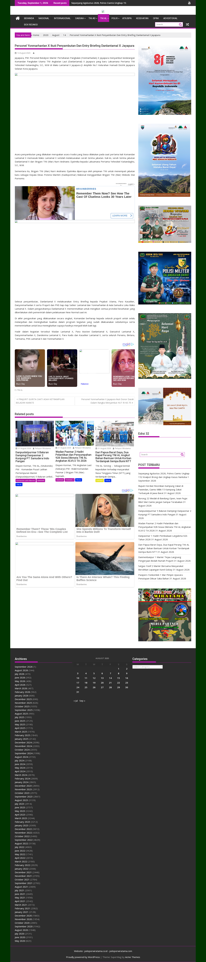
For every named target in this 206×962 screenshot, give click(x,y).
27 (102, 687)
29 (118, 687)
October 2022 (22, 836)
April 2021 (20, 901)
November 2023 (23, 789)
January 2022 (21, 868)
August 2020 (21, 929)
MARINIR (40, 480)
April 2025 (20, 728)
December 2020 (23, 915)
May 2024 (20, 767)
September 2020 (24, 926)
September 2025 (24, 709)
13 (102, 677)
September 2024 (24, 753)
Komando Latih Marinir (25, 480)
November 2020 (23, 919)
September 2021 (24, 883)
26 (94, 687)
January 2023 (21, 825)
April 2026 (20, 684)
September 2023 (24, 796)
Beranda (29, 18)
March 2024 (21, 774)
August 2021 (21, 886)
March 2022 (21, 861)
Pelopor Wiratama (43, 448)
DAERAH (79, 18)
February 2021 (22, 908)
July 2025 (19, 717)
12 (94, 677)
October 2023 (22, 792)
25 (86, 687)
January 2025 (21, 738)
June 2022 (20, 850)
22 (118, 682)
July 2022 (19, 847)
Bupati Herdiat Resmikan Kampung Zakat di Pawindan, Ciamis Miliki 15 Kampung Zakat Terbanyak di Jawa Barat (160, 489)
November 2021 (23, 875)
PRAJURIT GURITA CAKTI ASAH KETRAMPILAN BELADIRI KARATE (40, 401)
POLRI (115, 18)
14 (110, 677)
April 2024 (20, 771)
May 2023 (20, 810)
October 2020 (22, 922)
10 (77, 677)
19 (94, 682)
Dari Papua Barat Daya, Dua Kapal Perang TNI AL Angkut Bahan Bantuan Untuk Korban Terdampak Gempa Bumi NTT (163, 548)
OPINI (156, 18)
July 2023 (19, 803)
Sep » (82, 700)
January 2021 (21, 911)
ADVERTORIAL (170, 18)
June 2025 (20, 720)
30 (126, 687)
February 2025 (22, 735)
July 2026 (19, 673)
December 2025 (23, 699)
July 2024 (19, 760)
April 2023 (20, 814)
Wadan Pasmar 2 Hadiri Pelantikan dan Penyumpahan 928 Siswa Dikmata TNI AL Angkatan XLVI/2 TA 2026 (164, 527)
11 (86, 677)
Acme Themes (132, 957)
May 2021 (20, 897)
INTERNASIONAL (62, 18)
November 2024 (23, 746)
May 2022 (20, 854)
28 (110, 687)
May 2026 (20, 681)
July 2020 (19, 933)
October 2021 (22, 879)
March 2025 (21, 731)
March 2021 (21, 904)
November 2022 (23, 832)
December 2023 (23, 785)
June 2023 (20, 807)
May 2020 (20, 940)
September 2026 (24, 666)
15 (118, 677)
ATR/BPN (127, 18)
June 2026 (20, 677)
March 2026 (21, 688)
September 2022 (24, 839)
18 (86, 682)
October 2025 (22, 706)
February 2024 (22, 778)
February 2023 (22, 821)
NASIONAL (44, 18)
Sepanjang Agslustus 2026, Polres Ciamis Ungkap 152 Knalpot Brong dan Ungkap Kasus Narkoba (122, 3)
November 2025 (23, 702)
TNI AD (92, 18)
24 (77, 687)
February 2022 (22, 865)
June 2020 (20, 937)
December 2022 (23, 828)
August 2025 (21, 713)
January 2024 (21, 782)
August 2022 (21, 843)
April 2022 (20, 857)
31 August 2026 (24, 448)
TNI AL (103, 18)
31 (77, 691)
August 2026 (21, 670)
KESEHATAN (142, 18)
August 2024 (21, 756)
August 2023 (21, 800)
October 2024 (22, 749)
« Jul (76, 700)
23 (126, 682)
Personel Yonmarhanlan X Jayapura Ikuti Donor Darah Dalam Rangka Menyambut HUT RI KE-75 (107, 401)
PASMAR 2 (70, 480)
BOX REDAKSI (31, 24)
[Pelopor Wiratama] (18, 18)
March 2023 (21, 818)
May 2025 (20, 724)
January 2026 (21, 695)
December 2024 (23, 742)
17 (77, 682)
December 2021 (23, 872)
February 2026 (22, 691)
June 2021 (20, 893)
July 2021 (19, 890)
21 (110, 682)
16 (126, 677)
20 (102, 682)
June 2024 (20, 764)
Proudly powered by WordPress (83, 957)
